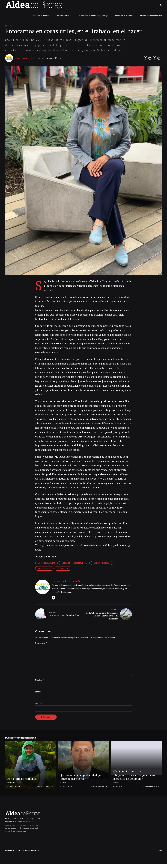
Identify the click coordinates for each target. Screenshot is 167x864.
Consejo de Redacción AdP (24, 58)
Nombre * (39, 680)
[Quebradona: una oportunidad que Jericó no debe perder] (83, 760)
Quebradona (63, 568)
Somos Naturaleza (63, 15)
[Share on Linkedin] (154, 58)
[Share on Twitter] (150, 58)
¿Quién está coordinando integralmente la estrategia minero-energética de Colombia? (134, 775)
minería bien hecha (101, 563)
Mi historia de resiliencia (22, 778)
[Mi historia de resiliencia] (30, 765)
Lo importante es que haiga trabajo (93, 15)
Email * (38, 692)
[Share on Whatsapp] (159, 58)
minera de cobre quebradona (74, 563)
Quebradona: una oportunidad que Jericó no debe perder (81, 776)
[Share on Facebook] (145, 58)
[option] (83, 170)
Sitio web (39, 703)
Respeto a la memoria (124, 15)
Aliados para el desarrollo (151, 15)
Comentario (41, 643)
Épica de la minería (41, 15)
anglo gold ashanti (46, 563)
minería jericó (44, 568)
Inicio (160, 850)
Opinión (8, 26)
